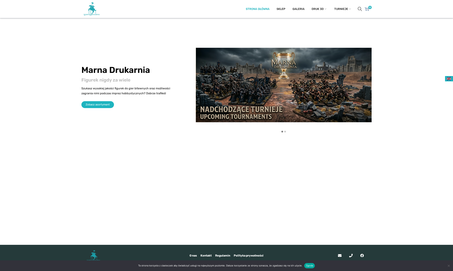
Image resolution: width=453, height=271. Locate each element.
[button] (282, 132)
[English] (449, 78)
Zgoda (309, 265)
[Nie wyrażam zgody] (448, 265)
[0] (367, 9)
